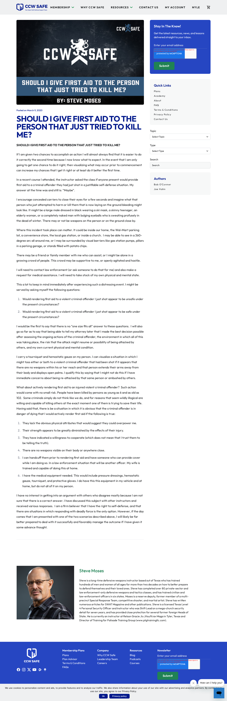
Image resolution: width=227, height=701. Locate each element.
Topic (153, 131)
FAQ (156, 105)
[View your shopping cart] (209, 7)
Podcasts (135, 659)
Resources (120, 7)
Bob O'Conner (162, 184)
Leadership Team (107, 659)
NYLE (196, 7)
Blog (132, 655)
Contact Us (148, 7)
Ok (103, 696)
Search (154, 159)
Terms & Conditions (166, 109)
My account (175, 7)
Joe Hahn (160, 189)
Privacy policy (119, 696)
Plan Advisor (69, 659)
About (157, 100)
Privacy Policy (162, 114)
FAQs (65, 667)
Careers (102, 663)
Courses (134, 663)
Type (153, 145)
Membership (60, 7)
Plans (157, 91)
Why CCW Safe (92, 7)
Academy (160, 95)
